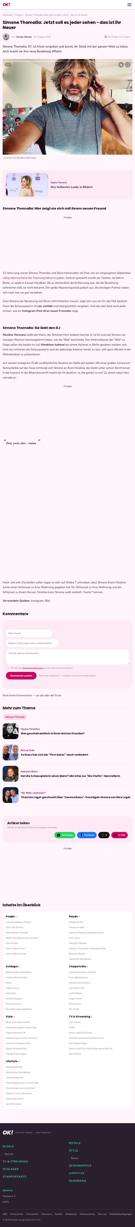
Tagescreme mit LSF (16, 1032)
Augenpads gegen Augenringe (21, 1027)
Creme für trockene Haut (18, 1043)
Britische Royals (77, 953)
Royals (73, 916)
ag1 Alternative (13, 1103)
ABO (5, 1214)
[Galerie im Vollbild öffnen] (127, 65)
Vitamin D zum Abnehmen (19, 1093)
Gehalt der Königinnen (80, 959)
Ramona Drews (13, 1003)
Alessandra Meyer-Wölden (82, 972)
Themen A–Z (9, 1196)
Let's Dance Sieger (78, 1043)
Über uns (102, 1214)
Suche (6, 1201)
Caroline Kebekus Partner (18, 922)
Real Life (9, 1154)
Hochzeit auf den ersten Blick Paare (86, 1038)
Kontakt (58, 1214)
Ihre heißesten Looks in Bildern (72, 187)
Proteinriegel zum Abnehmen (20, 1088)
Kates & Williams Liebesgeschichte (86, 932)
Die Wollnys (75, 1053)
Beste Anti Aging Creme (18, 1022)
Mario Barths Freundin (17, 932)
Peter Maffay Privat (15, 948)
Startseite (8, 14)
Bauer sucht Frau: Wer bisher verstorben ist (90, 1048)
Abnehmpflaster (14, 1067)
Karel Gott (11, 993)
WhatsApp (67, 835)
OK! (6, 4)
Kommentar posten (21, 675)
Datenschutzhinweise (32, 668)
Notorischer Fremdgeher (18, 1072)
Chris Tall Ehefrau (15, 927)
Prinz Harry (74, 937)
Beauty (74, 1158)
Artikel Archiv (16, 1214)
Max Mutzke (12, 943)
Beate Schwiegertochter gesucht (22, 937)
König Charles (76, 922)
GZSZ (72, 1027)
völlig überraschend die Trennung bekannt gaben (33, 278)
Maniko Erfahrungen (16, 1053)
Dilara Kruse (75, 1003)
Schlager (12, 966)
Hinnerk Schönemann (80, 982)
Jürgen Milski (75, 998)
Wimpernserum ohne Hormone (21, 1038)
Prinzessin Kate (76, 927)
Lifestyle (11, 1061)
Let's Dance (75, 1022)
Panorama (77, 1181)
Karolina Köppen (14, 998)
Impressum (46, 1214)
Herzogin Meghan (78, 943)
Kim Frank (74, 1009)
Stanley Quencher (15, 1098)
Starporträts (77, 966)
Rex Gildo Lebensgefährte (19, 1009)
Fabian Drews (12, 988)
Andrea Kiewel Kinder (16, 977)
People (18, 14)
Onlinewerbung (87, 1214)
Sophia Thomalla (59, 182)
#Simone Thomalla (15, 717)
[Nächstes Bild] (126, 106)
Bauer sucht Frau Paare (80, 1032)
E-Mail (122, 835)
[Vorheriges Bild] (8, 106)
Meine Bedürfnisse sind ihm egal (22, 1082)
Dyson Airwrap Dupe (16, 1048)
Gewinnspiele (80, 1165)
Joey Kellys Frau (77, 988)
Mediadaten (71, 1214)
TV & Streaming (79, 1016)
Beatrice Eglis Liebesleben (19, 972)
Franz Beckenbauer (78, 977)
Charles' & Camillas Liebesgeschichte (87, 948)
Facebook (89, 835)
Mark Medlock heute (16, 953)
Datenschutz (32, 1214)
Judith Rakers (75, 993)
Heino (9, 982)
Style (9, 1016)
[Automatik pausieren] (121, 65)
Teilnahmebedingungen (120, 1214)
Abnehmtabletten (15, 1077)
